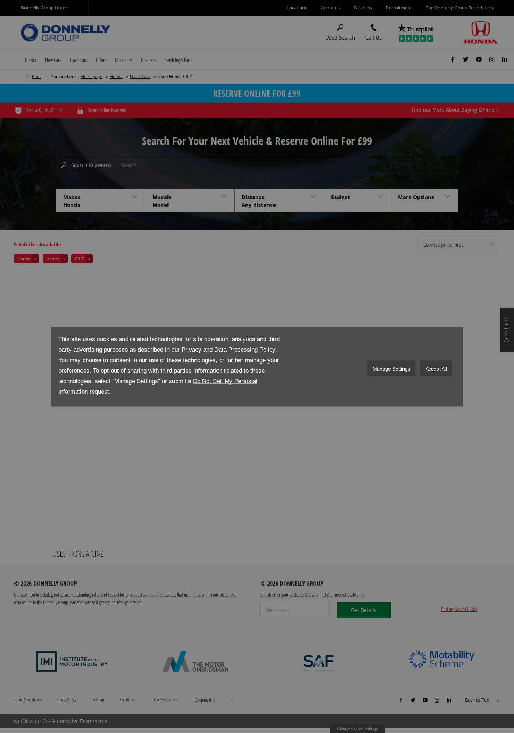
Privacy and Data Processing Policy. (229, 349)
